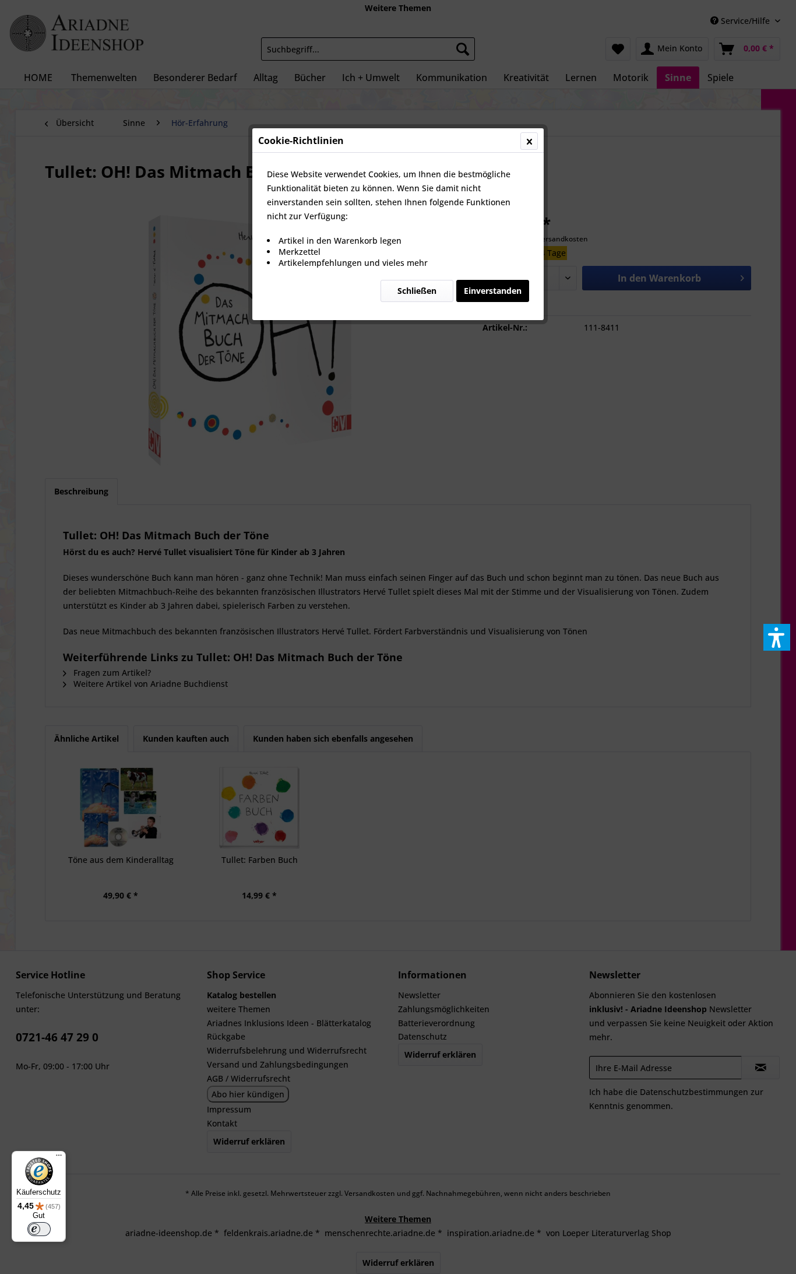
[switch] (39, 1229)
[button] (776, 637)
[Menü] (59, 1158)
